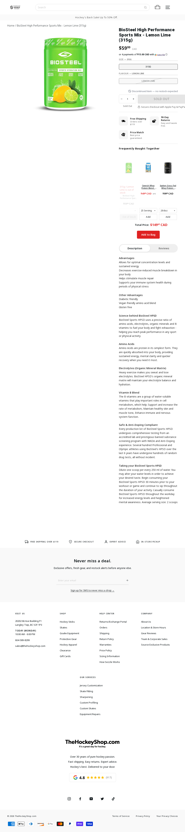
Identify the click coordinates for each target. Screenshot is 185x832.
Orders (103, 627)
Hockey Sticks (67, 621)
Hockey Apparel (68, 644)
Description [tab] (135, 248)
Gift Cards (65, 656)
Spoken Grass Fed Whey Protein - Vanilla (168, 186)
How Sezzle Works (110, 662)
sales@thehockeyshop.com (30, 646)
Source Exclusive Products (155, 644)
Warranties (105, 644)
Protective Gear (68, 639)
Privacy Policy (143, 816)
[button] (148, 54)
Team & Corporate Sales (154, 639)
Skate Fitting (86, 691)
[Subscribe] (126, 580)
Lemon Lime (148, 81)
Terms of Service (121, 816)
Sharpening (86, 697)
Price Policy (106, 650)
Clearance (65, 650)
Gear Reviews (148, 633)
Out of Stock (129, 216)
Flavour (131, 73)
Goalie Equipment (69, 633)
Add (148, 216)
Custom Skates (88, 708)
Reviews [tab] (164, 248)
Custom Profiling (89, 702)
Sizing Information (110, 656)
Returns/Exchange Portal (113, 621)
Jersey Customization (91, 685)
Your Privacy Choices (167, 816)
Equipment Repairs (90, 714)
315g (148, 66)
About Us (146, 621)
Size (125, 59)
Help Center (107, 613)
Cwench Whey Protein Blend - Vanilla (148, 186)
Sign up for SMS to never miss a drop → (93, 590)
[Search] (145, 7)
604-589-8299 (22, 640)
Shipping (104, 633)
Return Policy (107, 639)
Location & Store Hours (153, 627)
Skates (63, 627)
